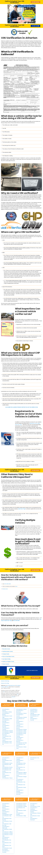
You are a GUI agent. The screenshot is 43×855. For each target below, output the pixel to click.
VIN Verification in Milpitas (21, 772)
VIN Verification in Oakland (7, 732)
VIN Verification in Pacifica (7, 833)
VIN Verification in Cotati (35, 806)
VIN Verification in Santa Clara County (21, 754)
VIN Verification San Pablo (21, 742)
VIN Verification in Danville (21, 717)
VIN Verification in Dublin (7, 718)
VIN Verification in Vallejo (21, 815)
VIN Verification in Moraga (21, 729)
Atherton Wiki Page (5, 681)
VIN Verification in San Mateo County (7, 799)
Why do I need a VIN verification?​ (19, 193)
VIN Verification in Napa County (35, 705)
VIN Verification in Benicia (21, 803)
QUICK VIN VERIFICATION (32, 670)
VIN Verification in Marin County (7, 754)
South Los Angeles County (8, 661)
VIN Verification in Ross (7, 768)
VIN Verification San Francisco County (35, 754)
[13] (14, 696)
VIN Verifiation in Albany (7, 711)
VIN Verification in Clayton (21, 713)
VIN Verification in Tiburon (7, 778)
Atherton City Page (5, 683)
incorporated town (11, 685)
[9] (3, 691)
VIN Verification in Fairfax (7, 763)
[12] (13, 696)
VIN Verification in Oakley (21, 730)
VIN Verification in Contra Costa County (21, 705)
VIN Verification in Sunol (7, 741)
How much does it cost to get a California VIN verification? (27, 541)
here (16, 586)
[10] (17, 694)
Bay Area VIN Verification (21, 700)
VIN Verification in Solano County (21, 799)
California (6, 686)
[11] (12, 696)
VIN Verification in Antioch (21, 709)
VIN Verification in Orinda (21, 732)
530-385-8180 (7, 583)
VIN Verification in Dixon (21, 805)
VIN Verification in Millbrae (7, 831)
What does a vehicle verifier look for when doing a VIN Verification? (21, 117)
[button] (7, 705)
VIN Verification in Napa (35, 714)
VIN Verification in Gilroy (21, 763)
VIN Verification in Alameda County (7, 705)
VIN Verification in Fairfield (21, 806)
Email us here (5, 588)
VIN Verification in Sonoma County (35, 799)
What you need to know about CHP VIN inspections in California (20, 354)
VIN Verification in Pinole (21, 733)
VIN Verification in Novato (7, 767)
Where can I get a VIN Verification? (20, 232)
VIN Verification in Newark (7, 730)
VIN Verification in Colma (7, 814)
